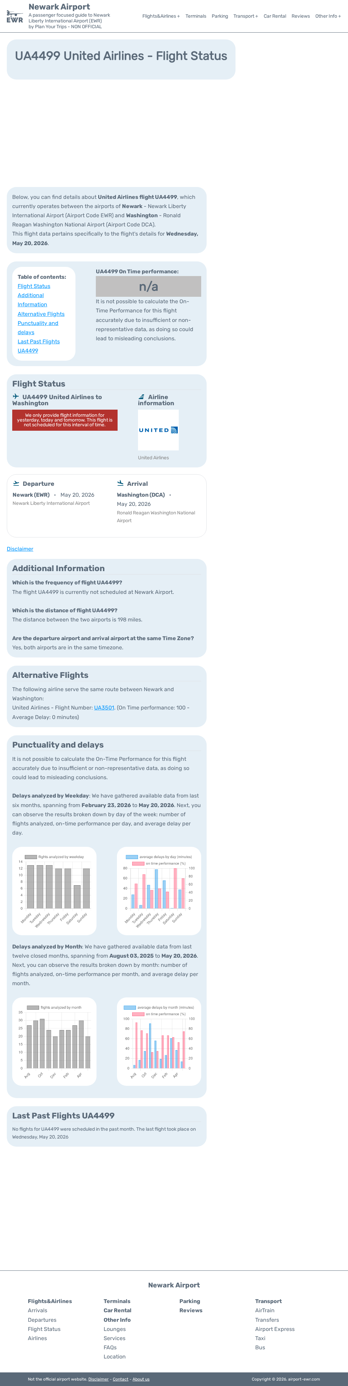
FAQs (110, 1347)
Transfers (267, 1320)
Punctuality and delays (38, 328)
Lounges (115, 1329)
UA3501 (104, 707)
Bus (260, 1347)
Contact (120, 1379)
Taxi (260, 1338)
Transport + (245, 16)
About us (141, 1379)
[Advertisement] (174, 132)
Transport (268, 1301)
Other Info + (328, 16)
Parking (220, 16)
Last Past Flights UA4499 (39, 346)
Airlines (37, 1338)
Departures (42, 1320)
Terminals (196, 16)
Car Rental (275, 16)
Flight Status (34, 286)
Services (114, 1338)
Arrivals (37, 1310)
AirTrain (265, 1310)
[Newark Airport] (15, 16)
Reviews (301, 16)
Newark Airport (59, 7)
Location (115, 1356)
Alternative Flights (41, 314)
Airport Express (275, 1329)
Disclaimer (98, 1379)
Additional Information (32, 300)
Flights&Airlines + (161, 16)
